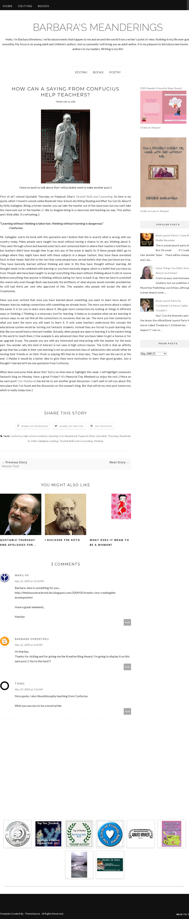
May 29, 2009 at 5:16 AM (29, 689)
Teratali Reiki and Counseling (94, 196)
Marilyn (22, 575)
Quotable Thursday (107, 436)
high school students (35, 436)
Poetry (115, 72)
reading (53, 441)
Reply (127, 622)
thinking (98, 441)
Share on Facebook (34, 426)
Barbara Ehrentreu (32, 639)
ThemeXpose (33, 913)
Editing (25, 6)
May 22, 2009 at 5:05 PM (28, 644)
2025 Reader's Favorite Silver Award (161, 88)
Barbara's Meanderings (98, 27)
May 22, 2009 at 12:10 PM (29, 581)
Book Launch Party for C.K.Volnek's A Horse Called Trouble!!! (172, 305)
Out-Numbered (27, 381)
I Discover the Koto (62, 540)
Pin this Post (103, 426)
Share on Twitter (71, 426)
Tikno (20, 683)
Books (43, 6)
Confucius (16, 436)
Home (8, 6)
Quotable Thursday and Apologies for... (18, 542)
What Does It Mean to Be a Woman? (109, 542)
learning (53, 436)
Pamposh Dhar (86, 436)
